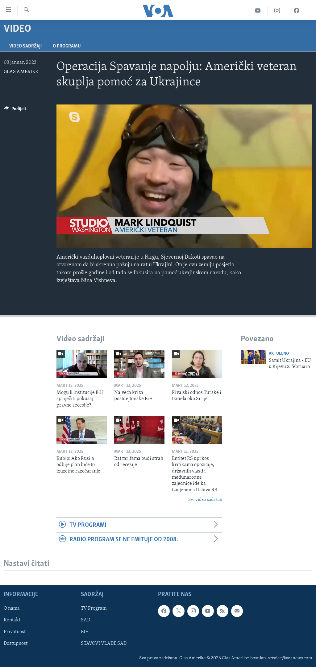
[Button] (15, 110)
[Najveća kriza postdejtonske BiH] (139, 364)
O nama (12, 608)
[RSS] (222, 611)
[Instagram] (277, 10)
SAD (85, 620)
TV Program (93, 608)
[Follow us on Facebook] (164, 611)
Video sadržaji (25, 46)
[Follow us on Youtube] (208, 611)
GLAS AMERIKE (21, 71)
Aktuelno (279, 353)
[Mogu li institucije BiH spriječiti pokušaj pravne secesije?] (81, 364)
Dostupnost (15, 643)
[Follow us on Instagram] (193, 611)
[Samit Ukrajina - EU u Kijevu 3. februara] (253, 357)
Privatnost (15, 632)
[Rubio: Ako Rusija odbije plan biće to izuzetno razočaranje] (81, 430)
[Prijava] (237, 611)
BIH (85, 632)
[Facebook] (296, 10)
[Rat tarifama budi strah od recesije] (139, 430)
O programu (67, 46)
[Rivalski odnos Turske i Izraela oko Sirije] (197, 364)
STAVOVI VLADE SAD (104, 643)
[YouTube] (258, 10)
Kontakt (12, 620)
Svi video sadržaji (205, 499)
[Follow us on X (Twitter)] (178, 611)
